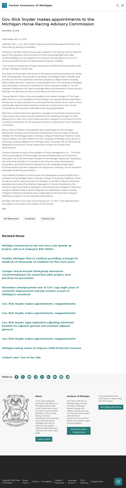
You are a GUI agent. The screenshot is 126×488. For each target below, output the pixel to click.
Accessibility (46, 481)
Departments (97, 481)
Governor (30, 219)
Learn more (43, 439)
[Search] (117, 5)
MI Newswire (11, 219)
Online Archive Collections (79, 430)
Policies (35, 481)
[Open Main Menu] (122, 5)
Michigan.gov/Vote (110, 407)
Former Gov (48, 219)
